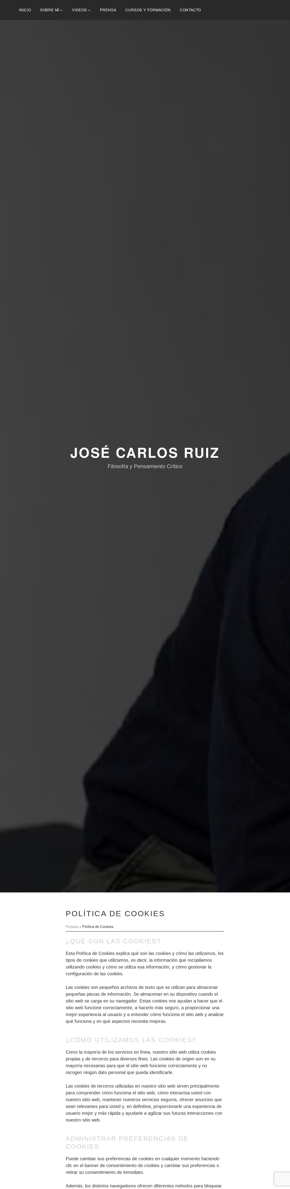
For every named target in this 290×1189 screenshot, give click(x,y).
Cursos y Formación (148, 9)
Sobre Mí (49, 9)
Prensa (108, 9)
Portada (72, 926)
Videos (79, 9)
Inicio (25, 9)
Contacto (190, 9)
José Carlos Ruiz (145, 452)
